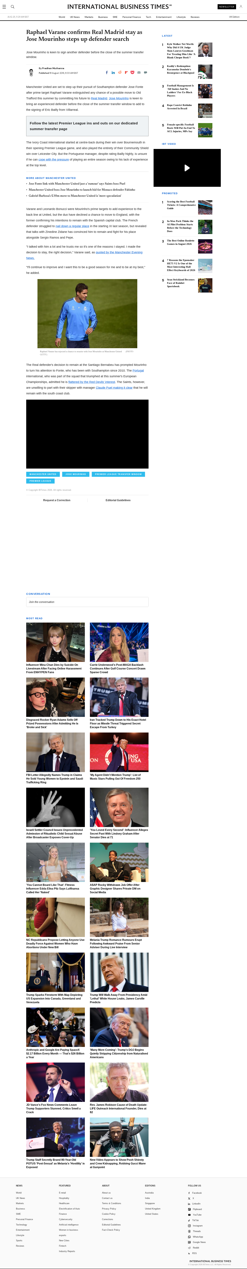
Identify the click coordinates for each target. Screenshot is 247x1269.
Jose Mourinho (119, 98)
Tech (148, 16)
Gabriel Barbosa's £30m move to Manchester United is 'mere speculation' (75, 196)
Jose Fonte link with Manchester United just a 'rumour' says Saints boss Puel (77, 183)
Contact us (107, 1198)
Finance (63, 1214)
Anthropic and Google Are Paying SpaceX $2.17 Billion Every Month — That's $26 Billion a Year (55, 1053)
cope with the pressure (53, 159)
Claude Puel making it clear (114, 387)
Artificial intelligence (68, 1224)
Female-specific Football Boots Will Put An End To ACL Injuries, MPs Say (181, 128)
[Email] (139, 72)
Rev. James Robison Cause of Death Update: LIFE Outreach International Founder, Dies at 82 (118, 1108)
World (62, 16)
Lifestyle (181, 16)
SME (115, 16)
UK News (75, 16)
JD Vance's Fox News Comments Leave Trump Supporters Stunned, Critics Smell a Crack (53, 1108)
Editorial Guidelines (118, 500)
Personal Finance (131, 16)
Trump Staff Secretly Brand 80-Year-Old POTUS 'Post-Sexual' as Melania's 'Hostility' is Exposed (55, 1163)
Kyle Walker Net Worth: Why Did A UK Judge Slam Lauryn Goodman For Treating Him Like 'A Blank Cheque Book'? (181, 51)
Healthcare (64, 1203)
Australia (149, 1192)
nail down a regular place (72, 226)
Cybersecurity (65, 1219)
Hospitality (64, 1198)
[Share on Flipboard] (126, 72)
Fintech (62, 1246)
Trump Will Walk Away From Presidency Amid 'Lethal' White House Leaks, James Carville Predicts (118, 998)
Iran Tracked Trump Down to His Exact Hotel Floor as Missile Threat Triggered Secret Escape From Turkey (118, 723)
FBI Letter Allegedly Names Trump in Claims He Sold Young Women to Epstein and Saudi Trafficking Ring (54, 779)
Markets (89, 16)
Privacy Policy (109, 1208)
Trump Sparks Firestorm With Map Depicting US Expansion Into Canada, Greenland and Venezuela (54, 998)
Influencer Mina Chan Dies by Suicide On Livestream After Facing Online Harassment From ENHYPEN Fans (53, 668)
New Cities (64, 1240)
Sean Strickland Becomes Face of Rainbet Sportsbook (181, 283)
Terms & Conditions (111, 1203)
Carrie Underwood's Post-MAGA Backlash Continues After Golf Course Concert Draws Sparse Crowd (118, 668)
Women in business (68, 1230)
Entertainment (164, 16)
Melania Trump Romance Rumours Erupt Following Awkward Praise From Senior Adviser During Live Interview (116, 943)
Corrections (107, 1219)
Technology (21, 1224)
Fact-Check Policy (111, 1230)
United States (151, 1214)
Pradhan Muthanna (53, 68)
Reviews (195, 16)
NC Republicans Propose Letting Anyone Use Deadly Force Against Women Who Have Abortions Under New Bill (55, 943)
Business (103, 16)
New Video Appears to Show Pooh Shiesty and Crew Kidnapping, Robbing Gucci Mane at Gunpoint (118, 1163)
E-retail (62, 1192)
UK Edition (234, 17)
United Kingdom (152, 1208)
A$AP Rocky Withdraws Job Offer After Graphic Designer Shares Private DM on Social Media (115, 888)
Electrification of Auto (69, 1208)
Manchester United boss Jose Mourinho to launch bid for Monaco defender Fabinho (82, 189)
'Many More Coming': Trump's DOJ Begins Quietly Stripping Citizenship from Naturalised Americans (119, 1053)
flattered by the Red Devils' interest (91, 382)
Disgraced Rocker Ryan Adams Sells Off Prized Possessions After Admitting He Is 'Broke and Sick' (52, 723)
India (147, 1198)
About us (106, 1192)
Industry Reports (67, 1251)
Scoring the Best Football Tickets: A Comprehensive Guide (181, 205)
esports (62, 1235)
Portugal (138, 370)
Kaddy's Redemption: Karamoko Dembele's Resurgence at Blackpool (180, 69)
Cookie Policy (108, 1214)
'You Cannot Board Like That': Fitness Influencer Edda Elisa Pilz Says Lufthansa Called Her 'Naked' (52, 888)
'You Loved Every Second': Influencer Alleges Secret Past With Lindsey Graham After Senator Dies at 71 (119, 834)
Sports (19, 1240)
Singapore (150, 1203)
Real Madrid (99, 98)
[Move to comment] (145, 72)
